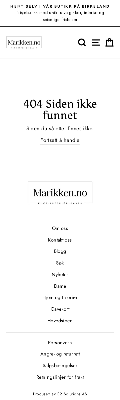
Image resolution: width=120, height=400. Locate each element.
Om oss (60, 228)
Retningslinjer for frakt (60, 377)
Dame (60, 286)
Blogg (60, 251)
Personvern (60, 342)
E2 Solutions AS (72, 394)
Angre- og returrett (60, 353)
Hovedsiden (60, 320)
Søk (60, 262)
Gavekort (60, 309)
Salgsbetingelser (60, 365)
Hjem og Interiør (60, 297)
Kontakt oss (60, 240)
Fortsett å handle (60, 140)
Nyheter (60, 274)
